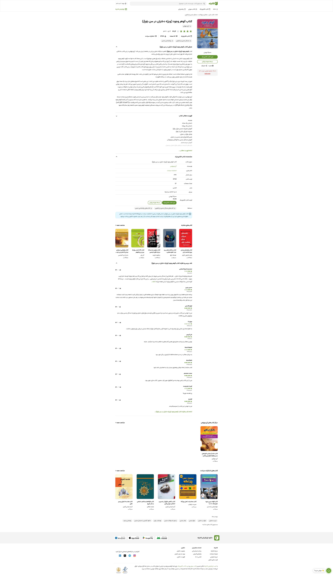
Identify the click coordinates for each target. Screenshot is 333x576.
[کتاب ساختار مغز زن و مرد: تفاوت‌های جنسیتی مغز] (169, 238)
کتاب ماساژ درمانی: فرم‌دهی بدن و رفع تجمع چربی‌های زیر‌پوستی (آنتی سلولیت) (210, 455)
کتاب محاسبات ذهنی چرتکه (188, 501)
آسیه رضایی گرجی (170, 507)
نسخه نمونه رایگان (207, 61)
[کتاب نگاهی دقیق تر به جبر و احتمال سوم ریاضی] (166, 486)
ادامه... (153, 282)
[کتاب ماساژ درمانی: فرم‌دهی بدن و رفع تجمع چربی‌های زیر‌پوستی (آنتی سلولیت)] (209, 438)
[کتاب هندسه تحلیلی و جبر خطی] (124, 486)
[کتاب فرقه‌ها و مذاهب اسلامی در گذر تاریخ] (145, 486)
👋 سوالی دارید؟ (319, 570)
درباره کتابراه (214, 551)
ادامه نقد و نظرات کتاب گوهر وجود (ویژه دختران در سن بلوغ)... (173, 412)
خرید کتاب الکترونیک (207, 57)
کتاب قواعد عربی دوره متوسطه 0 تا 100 (212, 503)
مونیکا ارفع (173, 255)
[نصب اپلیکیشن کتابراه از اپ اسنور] (133, 538)
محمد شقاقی (150, 507)
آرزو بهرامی (173, 166)
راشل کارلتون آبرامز (187, 255)
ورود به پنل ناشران (180, 554)
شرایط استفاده (214, 554)
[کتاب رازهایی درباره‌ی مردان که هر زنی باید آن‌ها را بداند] (121, 238)
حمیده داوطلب (192, 504)
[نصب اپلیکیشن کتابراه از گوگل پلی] (147, 538)
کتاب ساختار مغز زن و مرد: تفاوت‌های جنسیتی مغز (170, 251)
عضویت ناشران (181, 551)
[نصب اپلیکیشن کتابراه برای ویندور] (120, 538)
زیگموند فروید (156, 255)
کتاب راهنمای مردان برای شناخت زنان (186, 251)
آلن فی (142, 255)
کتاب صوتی (193, 566)
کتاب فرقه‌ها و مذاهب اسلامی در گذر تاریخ (145, 503)
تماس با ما (198, 557)
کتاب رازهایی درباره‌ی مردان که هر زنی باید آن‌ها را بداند (122, 251)
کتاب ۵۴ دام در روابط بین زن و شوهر (138, 251)
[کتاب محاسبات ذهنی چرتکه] (187, 486)
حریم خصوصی (214, 557)
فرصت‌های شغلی (213, 560)
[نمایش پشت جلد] (199, 46)
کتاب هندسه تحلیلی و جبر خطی (125, 503)
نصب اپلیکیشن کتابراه (210, 566)
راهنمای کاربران (197, 554)
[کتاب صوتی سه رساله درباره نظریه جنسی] (153, 238)
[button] (207, 33)
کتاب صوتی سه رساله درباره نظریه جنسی (154, 251)
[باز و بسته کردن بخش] (116, 47)
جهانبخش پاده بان (212, 507)
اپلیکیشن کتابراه (119, 9)
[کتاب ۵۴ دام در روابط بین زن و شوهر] (137, 238)
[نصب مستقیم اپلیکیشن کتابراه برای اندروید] (161, 538)
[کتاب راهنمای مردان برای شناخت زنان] (185, 238)
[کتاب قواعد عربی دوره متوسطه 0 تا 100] (209, 486)
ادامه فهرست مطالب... (185, 151)
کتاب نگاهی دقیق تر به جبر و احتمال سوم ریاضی (167, 503)
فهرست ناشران (181, 557)
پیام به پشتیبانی (196, 551)
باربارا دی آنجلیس (123, 255)
